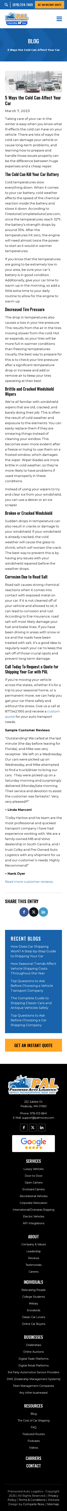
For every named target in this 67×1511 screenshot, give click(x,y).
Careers (34, 1271)
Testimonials (33, 1265)
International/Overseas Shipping (33, 1209)
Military (33, 1303)
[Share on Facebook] (24, 912)
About (33, 1236)
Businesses (33, 1337)
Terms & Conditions (31, 1500)
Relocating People (33, 1290)
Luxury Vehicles (33, 1169)
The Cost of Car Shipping (33, 1420)
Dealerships (33, 1345)
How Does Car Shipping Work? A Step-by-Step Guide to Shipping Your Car (33, 951)
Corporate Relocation (33, 1203)
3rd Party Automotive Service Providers (33, 1372)
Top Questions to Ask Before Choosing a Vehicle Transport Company (32, 985)
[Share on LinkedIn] (43, 912)
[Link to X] (32, 1127)
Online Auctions (33, 1351)
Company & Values (33, 1244)
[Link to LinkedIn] (41, 1127)
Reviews (33, 1258)
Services (33, 1161)
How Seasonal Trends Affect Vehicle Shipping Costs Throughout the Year (33, 968)
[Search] (7, 5)
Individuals (33, 1282)
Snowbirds (33, 1310)
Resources (33, 1406)
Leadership (33, 1251)
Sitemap (53, 1504)
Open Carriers (33, 1182)
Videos (33, 1447)
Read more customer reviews (29, 882)
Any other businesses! (33, 1392)
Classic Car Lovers (33, 1317)
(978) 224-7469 (23, 4)
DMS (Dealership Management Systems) (33, 1379)
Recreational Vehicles (33, 1196)
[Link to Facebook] (24, 1127)
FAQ (33, 1427)
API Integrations (33, 1223)
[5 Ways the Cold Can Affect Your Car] (33, 82)
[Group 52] (33, 1143)
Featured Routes (34, 1434)
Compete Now (33, 1504)
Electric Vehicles (33, 1216)
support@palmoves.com (38, 1117)
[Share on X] (33, 912)
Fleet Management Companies (33, 1386)
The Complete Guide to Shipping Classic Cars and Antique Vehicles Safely (31, 1003)
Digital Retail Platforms (33, 1365)
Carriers (33, 1458)
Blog (34, 1413)
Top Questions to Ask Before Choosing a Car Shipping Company (29, 1020)
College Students (33, 1296)
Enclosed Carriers (33, 1189)
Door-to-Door (33, 1175)
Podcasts (34, 1441)
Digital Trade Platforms (33, 1358)
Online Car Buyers (33, 1324)
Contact (33, 1466)
